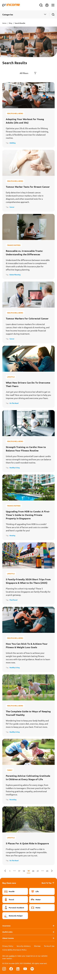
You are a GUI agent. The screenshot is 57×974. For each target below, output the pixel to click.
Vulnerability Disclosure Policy (14, 950)
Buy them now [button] (9, 883)
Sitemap (37, 946)
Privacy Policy (7, 946)
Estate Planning (15, 274)
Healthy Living (15, 467)
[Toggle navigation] (53, 5)
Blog (10, 23)
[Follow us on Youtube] (25, 969)
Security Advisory (24, 946)
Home (4, 23)
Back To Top (46, 883)
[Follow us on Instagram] (4, 969)
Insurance (6, 925)
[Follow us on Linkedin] (18, 969)
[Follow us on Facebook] (11, 969)
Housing (12, 535)
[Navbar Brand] (11, 5)
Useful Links (7, 932)
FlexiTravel (13, 600)
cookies (12, 956)
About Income (8, 938)
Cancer (12, 207)
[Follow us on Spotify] (32, 969)
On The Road (14, 403)
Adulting (12, 143)
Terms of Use (49, 946)
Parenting (13, 799)
